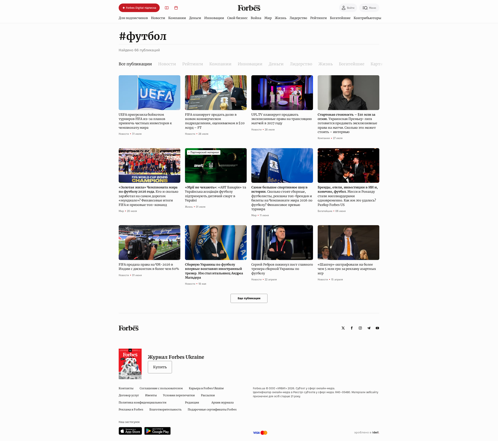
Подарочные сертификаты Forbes (212, 409)
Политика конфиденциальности (142, 402)
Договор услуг (129, 395)
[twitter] (343, 328)
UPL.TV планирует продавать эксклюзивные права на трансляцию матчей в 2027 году (281, 119)
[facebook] (351, 328)
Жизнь (280, 18)
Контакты (126, 388)
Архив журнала (222, 402)
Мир (268, 18)
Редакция (192, 402)
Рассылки (208, 395)
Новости (158, 18)
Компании (177, 18)
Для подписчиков (133, 18)
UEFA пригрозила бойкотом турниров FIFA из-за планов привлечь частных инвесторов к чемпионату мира (145, 121)
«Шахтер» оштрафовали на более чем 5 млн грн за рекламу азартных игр (347, 268)
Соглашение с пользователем (161, 388)
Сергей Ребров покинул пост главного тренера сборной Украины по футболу (282, 268)
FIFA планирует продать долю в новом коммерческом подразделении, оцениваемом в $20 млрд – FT (215, 121)
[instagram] (360, 328)
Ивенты (151, 395)
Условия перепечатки (179, 395)
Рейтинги (318, 18)
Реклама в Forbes (131, 409)
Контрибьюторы (367, 18)
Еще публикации (249, 298)
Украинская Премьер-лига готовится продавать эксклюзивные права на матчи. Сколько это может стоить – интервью (347, 123)
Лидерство (298, 18)
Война (256, 18)
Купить (160, 367)
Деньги (195, 18)
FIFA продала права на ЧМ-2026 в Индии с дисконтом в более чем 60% (149, 266)
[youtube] (377, 328)
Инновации (214, 18)
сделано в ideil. (366, 432)
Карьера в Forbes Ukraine (206, 388)
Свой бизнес (237, 18)
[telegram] (369, 328)
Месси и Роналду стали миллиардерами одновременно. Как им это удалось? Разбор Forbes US (348, 196)
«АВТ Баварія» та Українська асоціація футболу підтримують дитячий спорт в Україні (215, 193)
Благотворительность (165, 409)
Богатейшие (340, 18)
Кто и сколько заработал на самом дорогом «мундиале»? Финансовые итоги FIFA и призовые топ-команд (148, 196)
